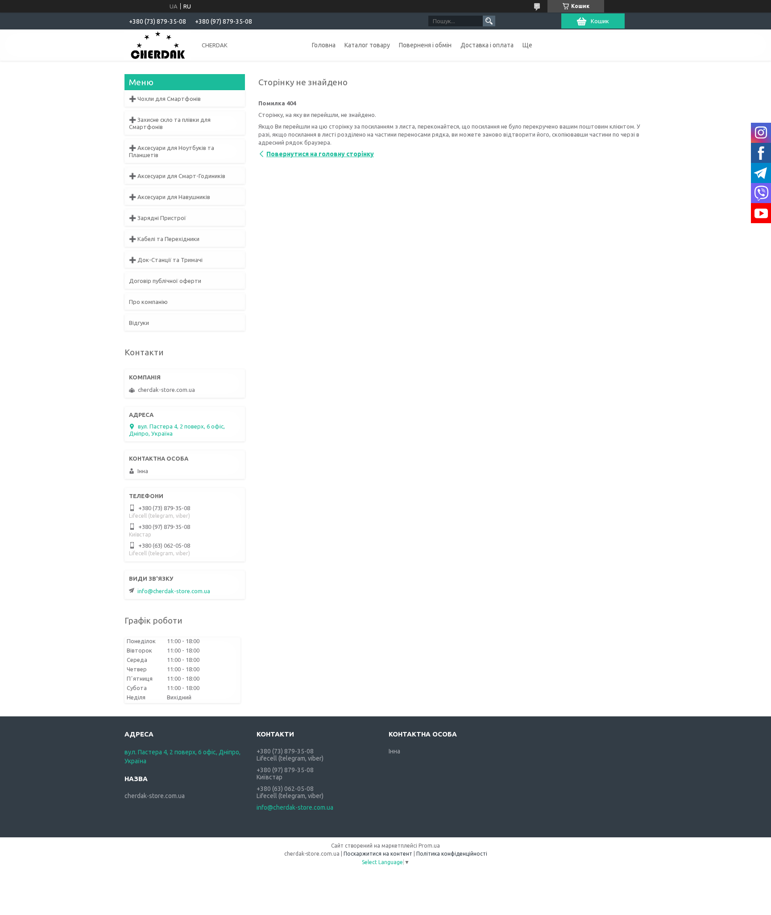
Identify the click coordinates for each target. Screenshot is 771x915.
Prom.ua (429, 845)
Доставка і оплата (487, 45)
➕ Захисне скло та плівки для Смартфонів (170, 123)
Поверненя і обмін (425, 45)
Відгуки (139, 323)
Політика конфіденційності (451, 854)
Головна (324, 45)
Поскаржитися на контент (378, 854)
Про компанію (148, 302)
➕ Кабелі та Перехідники (164, 239)
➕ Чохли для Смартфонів (165, 99)
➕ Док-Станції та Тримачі (166, 260)
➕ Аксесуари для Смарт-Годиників (177, 176)
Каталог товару (367, 45)
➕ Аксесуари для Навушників (169, 197)
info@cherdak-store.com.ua (173, 591)
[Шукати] (489, 21)
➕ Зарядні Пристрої (157, 218)
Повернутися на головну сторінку (320, 154)
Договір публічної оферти (165, 281)
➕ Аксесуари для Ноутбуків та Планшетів (171, 151)
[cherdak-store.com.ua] (157, 44)
